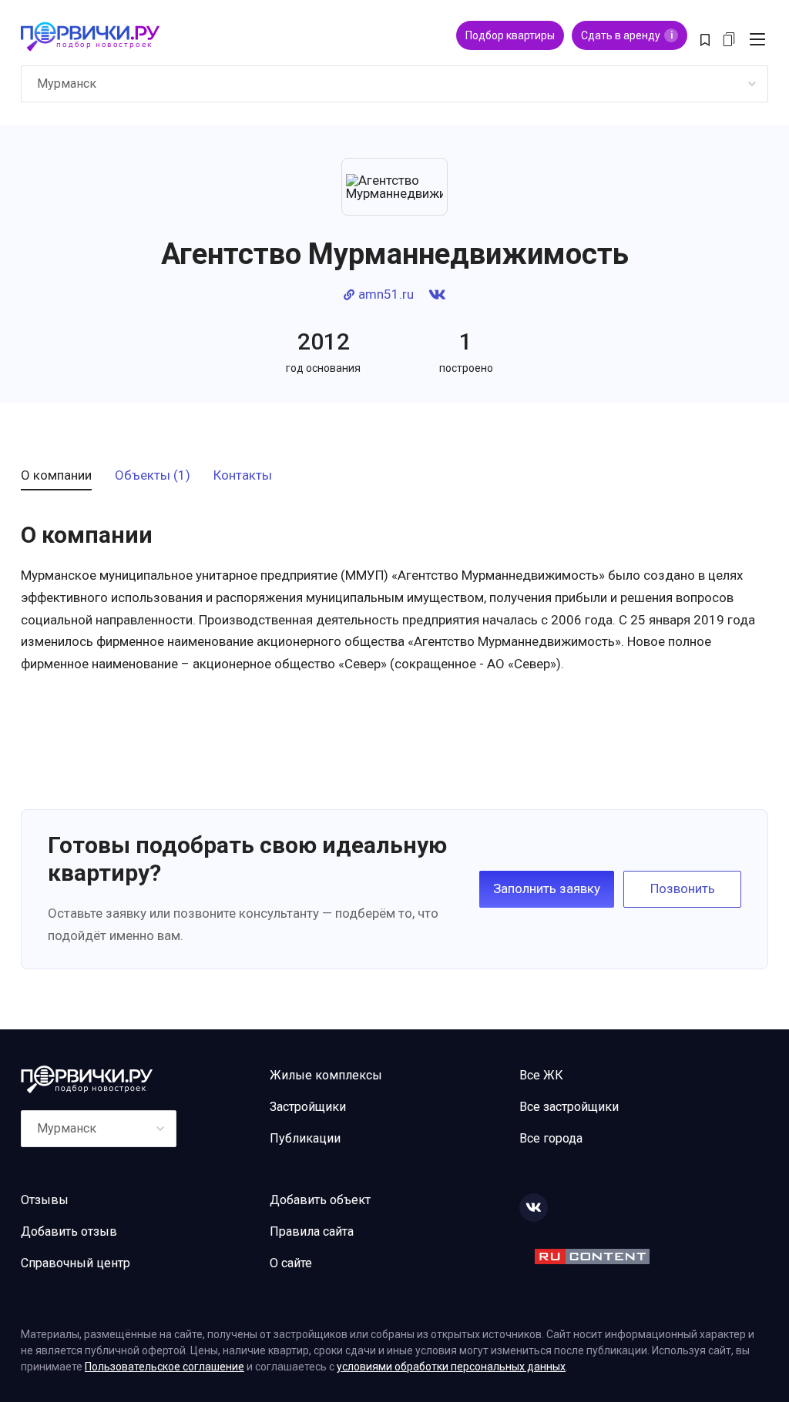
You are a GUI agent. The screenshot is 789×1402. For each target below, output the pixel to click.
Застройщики (308, 1106)
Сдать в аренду (627, 35)
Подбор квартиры (510, 35)
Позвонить (682, 888)
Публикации (305, 1138)
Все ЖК (541, 1075)
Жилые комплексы (326, 1075)
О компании (56, 476)
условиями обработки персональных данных (451, 1366)
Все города (551, 1138)
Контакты (242, 476)
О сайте (291, 1263)
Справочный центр (75, 1263)
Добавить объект (320, 1200)
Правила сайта (312, 1231)
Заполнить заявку (546, 888)
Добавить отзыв (69, 1231)
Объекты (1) (152, 476)
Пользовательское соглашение (164, 1366)
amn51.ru (386, 294)
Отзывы (45, 1200)
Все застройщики (569, 1106)
